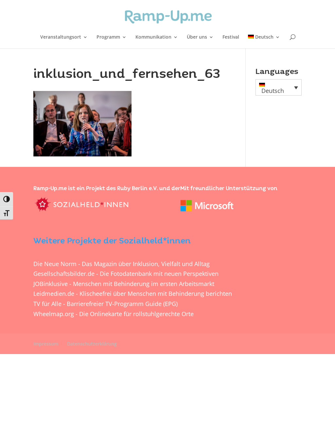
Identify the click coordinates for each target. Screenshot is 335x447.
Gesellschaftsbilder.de (64, 273)
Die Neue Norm (55, 264)
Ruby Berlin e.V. (137, 188)
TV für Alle (47, 304)
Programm (108, 37)
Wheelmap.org (53, 314)
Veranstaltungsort (60, 37)
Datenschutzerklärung (92, 344)
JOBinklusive (50, 284)
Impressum (45, 344)
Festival (230, 37)
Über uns (197, 37)
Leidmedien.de (53, 293)
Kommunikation (153, 37)
